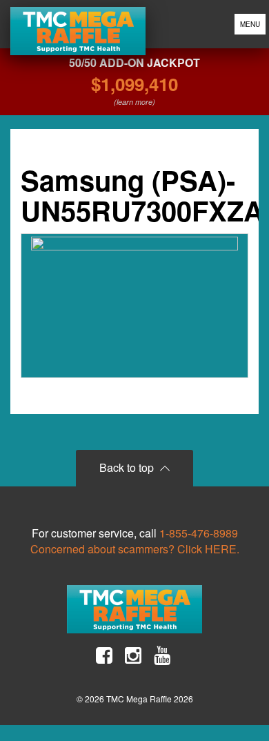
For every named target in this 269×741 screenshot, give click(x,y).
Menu (250, 24)
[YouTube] (162, 655)
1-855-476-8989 (198, 533)
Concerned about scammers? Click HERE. (134, 549)
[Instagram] (133, 655)
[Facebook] (104, 655)
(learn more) (134, 102)
